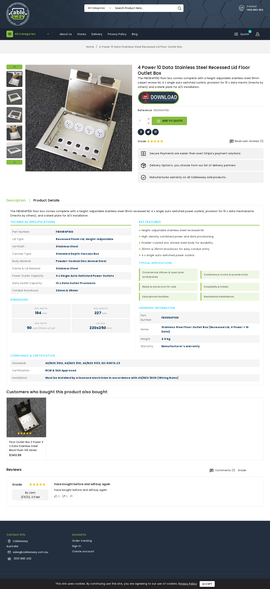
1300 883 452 (255, 9)
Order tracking (82, 541)
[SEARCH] (179, 8)
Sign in (76, 546)
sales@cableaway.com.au (30, 552)
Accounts (79, 535)
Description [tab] (16, 200)
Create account (83, 551)
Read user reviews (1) (249, 141)
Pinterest (155, 132)
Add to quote (172, 121)
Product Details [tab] (46, 200)
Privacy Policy (187, 584)
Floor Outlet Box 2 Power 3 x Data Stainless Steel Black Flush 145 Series (26, 446)
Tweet (148, 132)
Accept (207, 584)
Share (141, 132)
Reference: (145, 110)
